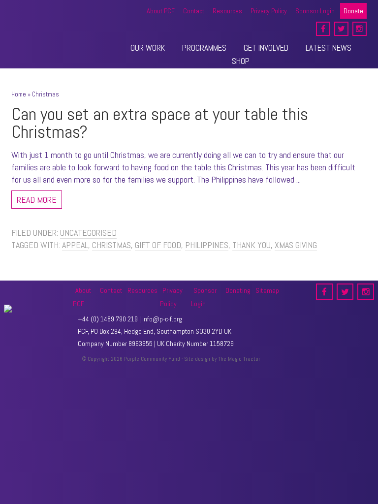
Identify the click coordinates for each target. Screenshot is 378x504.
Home (18, 94)
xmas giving (296, 245)
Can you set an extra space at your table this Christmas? (159, 123)
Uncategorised (88, 232)
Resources (142, 290)
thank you (251, 245)
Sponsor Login (204, 297)
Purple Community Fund (55, 22)
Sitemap (267, 290)
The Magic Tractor (239, 358)
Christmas (111, 245)
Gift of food (158, 245)
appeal (75, 245)
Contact (111, 290)
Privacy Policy (171, 297)
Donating (238, 290)
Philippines (206, 245)
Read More (37, 199)
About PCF (82, 297)
